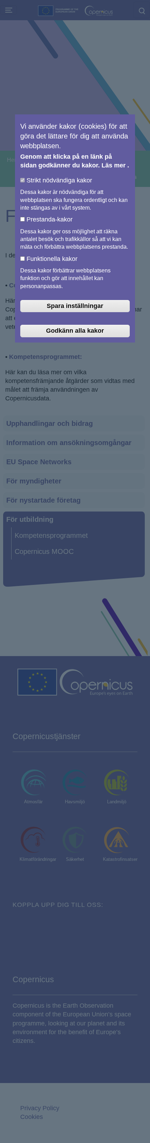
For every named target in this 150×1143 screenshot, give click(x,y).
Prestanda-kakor (50, 219)
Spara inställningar (75, 305)
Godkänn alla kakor (75, 330)
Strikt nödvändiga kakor (59, 180)
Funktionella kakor (52, 258)
